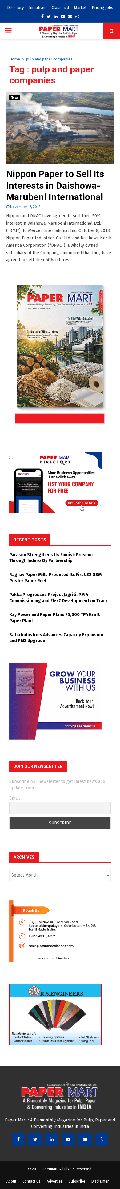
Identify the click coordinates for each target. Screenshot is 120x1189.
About (11, 1181)
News (15, 97)
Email (14, 798)
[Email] (85, 1139)
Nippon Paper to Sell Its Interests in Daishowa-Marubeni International (55, 185)
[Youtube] (68, 1139)
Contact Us (31, 1181)
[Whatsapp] (101, 1139)
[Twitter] (35, 1139)
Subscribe (77, 1181)
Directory (15, 7)
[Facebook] (18, 1139)
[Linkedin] (51, 1139)
